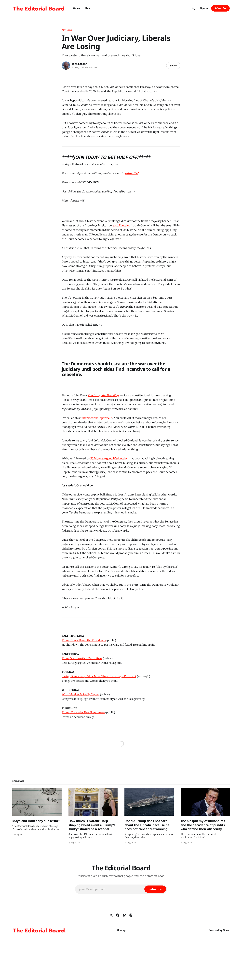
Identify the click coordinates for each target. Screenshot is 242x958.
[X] (111, 915)
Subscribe (220, 8)
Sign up (121, 930)
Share (173, 65)
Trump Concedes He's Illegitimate (83, 712)
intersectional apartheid (96, 418)
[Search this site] (193, 8)
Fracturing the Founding (103, 395)
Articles (67, 30)
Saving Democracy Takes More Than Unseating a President (99, 676)
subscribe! (131, 173)
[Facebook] (117, 915)
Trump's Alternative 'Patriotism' (82, 658)
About (88, 8)
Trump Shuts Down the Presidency (84, 640)
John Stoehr (79, 64)
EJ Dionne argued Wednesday (108, 458)
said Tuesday (121, 225)
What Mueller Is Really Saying (80, 694)
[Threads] (131, 915)
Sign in (204, 8)
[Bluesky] (124, 915)
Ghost (226, 930)
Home (76, 8)
